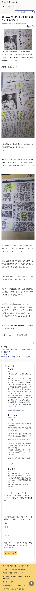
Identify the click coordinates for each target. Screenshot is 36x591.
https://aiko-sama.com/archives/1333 (19, 440)
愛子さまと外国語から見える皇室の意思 (15, 357)
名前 (5, 523)
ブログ (8, 6)
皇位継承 (25, 23)
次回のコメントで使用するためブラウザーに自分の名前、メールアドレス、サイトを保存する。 (18, 545)
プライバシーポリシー (9, 582)
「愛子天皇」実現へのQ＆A (18, 569)
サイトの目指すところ (9, 566)
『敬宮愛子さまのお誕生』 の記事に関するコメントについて (18, 351)
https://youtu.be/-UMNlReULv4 (17, 410)
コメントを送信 (10, 553)
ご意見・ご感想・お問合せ (11, 573)
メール (6, 532)
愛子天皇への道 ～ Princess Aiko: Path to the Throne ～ (16, 577)
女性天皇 (19, 23)
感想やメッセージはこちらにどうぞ (15, 585)
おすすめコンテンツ (25, 566)
